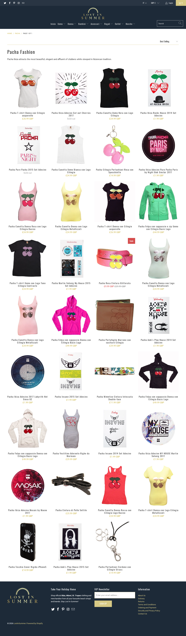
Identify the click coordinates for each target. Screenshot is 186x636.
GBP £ (153, 3)
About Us (141, 595)
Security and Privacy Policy (149, 611)
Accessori (95, 23)
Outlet (118, 23)
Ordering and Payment (147, 608)
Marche (129, 23)
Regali (107, 23)
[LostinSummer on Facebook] (9, 3)
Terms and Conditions (147, 604)
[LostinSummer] (93, 13)
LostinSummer (20, 623)
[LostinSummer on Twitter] (5, 3)
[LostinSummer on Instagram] (18, 3)
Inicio (53, 23)
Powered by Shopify (34, 623)
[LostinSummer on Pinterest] (14, 3)
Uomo (60, 23)
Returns (141, 601)
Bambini (82, 23)
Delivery (141, 598)
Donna (71, 23)
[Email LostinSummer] (23, 3)
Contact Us (142, 614)
